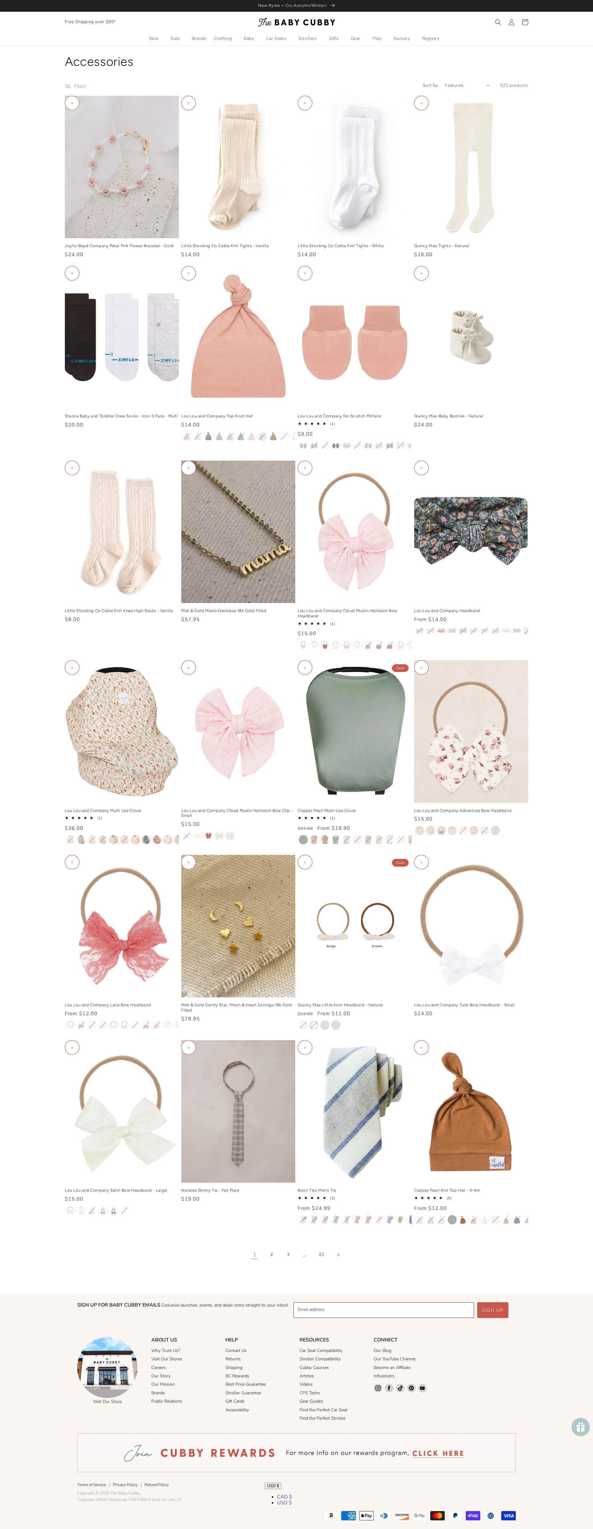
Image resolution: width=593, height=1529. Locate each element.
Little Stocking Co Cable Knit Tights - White (341, 245)
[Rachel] (346, 445)
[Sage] (113, 1210)
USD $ (273, 1486)
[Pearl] (178, 839)
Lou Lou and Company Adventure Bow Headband (462, 810)
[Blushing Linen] (325, 1219)
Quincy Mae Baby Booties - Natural (448, 416)
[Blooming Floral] (314, 1219)
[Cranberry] (389, 645)
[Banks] (219, 436)
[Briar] (303, 839)
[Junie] (441, 631)
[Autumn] (419, 1219)
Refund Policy (157, 1485)
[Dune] (411, 839)
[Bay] (389, 1219)
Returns (233, 1359)
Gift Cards (235, 1401)
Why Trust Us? (165, 1351)
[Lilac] (102, 1210)
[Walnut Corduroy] (379, 645)
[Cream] (314, 645)
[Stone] (357, 1219)
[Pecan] (368, 839)
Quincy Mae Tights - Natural (441, 245)
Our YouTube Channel (395, 1359)
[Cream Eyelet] (113, 1025)
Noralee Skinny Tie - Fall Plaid (210, 1190)
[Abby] (186, 436)
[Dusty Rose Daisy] (419, 830)
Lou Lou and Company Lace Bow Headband (108, 1005)
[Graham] (241, 436)
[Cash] (314, 445)
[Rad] (379, 839)
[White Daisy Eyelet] (92, 1025)
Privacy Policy (125, 1485)
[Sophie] (357, 445)
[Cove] (113, 839)
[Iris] (441, 830)
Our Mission (163, 1384)
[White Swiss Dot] (335, 645)
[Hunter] (335, 839)
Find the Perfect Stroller (323, 1418)
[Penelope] (157, 839)
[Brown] (314, 1025)
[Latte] (157, 1025)
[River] (517, 1219)
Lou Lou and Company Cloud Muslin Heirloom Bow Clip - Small (237, 813)
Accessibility (237, 1410)
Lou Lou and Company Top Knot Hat (217, 416)
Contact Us (236, 1351)
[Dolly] (379, 445)
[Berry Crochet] (146, 1025)
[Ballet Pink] (473, 830)
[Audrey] (124, 839)
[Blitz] (441, 1219)
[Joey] (197, 436)
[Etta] (517, 631)
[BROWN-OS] (335, 1025)
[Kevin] (262, 436)
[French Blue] (92, 1210)
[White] (357, 645)
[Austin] (411, 445)
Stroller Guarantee (243, 1393)
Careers (158, 1368)
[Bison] (430, 1219)
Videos (306, 1384)
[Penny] (419, 631)
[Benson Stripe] (303, 1219)
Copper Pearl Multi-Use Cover (327, 810)
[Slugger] (527, 1219)
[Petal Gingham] (346, 645)
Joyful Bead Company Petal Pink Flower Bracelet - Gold (119, 245)
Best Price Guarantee (245, 1384)
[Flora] (473, 631)
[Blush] (303, 645)
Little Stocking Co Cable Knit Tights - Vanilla (225, 245)
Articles (307, 1376)
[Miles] (208, 436)
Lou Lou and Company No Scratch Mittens (339, 416)
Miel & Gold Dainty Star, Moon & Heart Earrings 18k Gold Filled (236, 1007)
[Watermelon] (81, 1025)
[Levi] (411, 1219)
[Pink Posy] (484, 830)
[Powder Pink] (178, 1025)
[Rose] (325, 645)
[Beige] (303, 1025)
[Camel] (314, 839)
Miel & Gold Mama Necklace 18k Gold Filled (224, 610)
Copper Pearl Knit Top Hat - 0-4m (447, 1190)
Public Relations (166, 1401)
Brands (158, 1393)
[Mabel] (400, 839)
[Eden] (325, 839)
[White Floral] (135, 1025)
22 (321, 1254)
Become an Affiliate (392, 1368)
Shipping (233, 1368)
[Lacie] (346, 839)
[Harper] (167, 839)
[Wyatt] (273, 436)
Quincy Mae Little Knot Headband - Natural (340, 1005)
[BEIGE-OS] (325, 1025)
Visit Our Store (107, 1401)
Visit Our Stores (166, 1359)
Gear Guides (311, 1401)
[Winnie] (400, 445)
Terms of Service (91, 1485)
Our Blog (382, 1351)
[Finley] (284, 436)
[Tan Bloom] (430, 830)
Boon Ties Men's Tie (317, 1190)
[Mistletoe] (495, 631)
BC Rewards (237, 1376)
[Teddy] (135, 839)
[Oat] (357, 839)
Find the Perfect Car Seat (323, 1410)
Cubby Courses (314, 1368)
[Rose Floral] (452, 830)
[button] (498, 22)
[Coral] (379, 1219)
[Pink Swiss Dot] (411, 645)
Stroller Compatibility (320, 1359)
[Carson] (230, 436)
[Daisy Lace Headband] (230, 835)
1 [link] (255, 1254)
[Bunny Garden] (400, 645)
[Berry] (368, 645)
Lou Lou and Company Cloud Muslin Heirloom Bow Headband (347, 613)
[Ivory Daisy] (167, 1025)
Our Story (160, 1376)
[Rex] (389, 839)
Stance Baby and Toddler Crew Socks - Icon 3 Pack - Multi (121, 416)
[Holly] (484, 631)
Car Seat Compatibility (321, 1351)
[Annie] (506, 631)
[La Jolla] (346, 1219)
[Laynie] (368, 445)
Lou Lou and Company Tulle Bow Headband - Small (464, 1005)
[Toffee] (368, 1219)
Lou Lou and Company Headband (447, 610)
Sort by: (431, 85)
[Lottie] (452, 631)
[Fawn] (473, 1219)
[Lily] (527, 631)
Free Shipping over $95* (90, 22)
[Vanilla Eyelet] (495, 830)
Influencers (384, 1376)
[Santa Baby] (251, 436)
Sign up (493, 1310)
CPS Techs (310, 1393)
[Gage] (484, 1219)
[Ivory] (102, 1025)
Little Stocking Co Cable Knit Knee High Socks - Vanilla (119, 610)
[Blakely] (102, 839)
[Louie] (295, 436)
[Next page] (338, 1254)
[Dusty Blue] (335, 1219)
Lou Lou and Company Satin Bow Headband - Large (116, 1190)
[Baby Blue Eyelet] (124, 1025)
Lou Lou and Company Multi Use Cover (103, 810)
